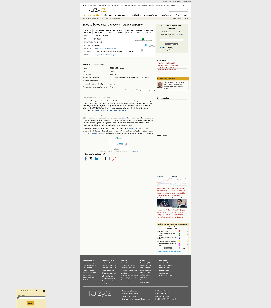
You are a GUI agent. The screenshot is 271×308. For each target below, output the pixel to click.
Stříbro (136, 275)
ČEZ (127, 263)
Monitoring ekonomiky (165, 265)
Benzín (131, 278)
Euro (110, 268)
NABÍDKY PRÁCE (139, 31)
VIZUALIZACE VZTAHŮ (148, 31)
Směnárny (105, 268)
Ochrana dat (126, 291)
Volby (160, 268)
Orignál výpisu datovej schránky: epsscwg (140, 90)
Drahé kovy (124, 273)
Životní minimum (88, 275)
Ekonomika (124, 268)
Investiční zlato (129, 275)
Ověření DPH (137, 15)
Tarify (139, 5)
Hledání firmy (107, 15)
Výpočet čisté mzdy (88, 263)
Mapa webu (166, 268)
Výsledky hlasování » (163, 251)
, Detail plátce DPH (105, 48)
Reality (159, 198)
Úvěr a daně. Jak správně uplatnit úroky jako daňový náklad (173, 86)
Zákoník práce (144, 277)
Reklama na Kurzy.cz (162, 291)
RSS (163, 299)
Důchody (104, 283)
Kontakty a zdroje (98, 133)
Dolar (114, 268)
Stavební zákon (144, 280)
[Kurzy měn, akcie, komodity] (100, 294)
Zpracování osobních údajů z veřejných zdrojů (109, 110)
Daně (141, 282)
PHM (126, 278)
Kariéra (165, 1)
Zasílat (30, 303)
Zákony (158, 5)
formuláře (147, 282)
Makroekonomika (177, 198)
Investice (124, 260)
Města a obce (144, 265)
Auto (160, 263)
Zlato (122, 5)
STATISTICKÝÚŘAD (110, 31)
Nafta (135, 278)
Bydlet (184, 1)
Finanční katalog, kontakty (166, 67)
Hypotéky (133, 5)
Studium (189, 1)
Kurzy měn (110, 5)
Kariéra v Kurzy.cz (161, 293)
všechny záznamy (168, 50)
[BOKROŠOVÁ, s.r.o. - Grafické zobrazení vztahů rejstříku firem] (145, 51)
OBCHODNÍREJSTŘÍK (87, 31)
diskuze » (171, 251)
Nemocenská (106, 278)
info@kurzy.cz (128, 118)
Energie (144, 5)
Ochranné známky (152, 15)
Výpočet (93, 260)
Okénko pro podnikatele (166, 79)
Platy (114, 273)
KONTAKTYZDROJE (120, 31)
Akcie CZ (95, 5)
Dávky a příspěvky (107, 276)
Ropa (122, 278)
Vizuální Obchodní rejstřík (166, 63)
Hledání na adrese (122, 15)
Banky (104, 260)
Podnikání (143, 260)
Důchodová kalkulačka (89, 265)
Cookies (134, 291)
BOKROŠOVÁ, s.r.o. (104, 18)
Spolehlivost (170, 263)
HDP (130, 268)
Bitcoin (127, 5)
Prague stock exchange (166, 275)
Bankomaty (110, 260)
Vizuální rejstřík (91, 15)
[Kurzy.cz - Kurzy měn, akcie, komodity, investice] (97, 12)
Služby (176, 15)
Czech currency (163, 273)
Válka (167, 5)
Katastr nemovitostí (145, 268)
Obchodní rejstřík (93, 18)
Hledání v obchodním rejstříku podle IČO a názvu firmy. (171, 34)
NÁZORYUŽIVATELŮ (130, 31)
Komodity (160, 176)
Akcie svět (102, 5)
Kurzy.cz (85, 18)
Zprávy (89, 5)
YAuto (174, 1)
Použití (157, 299)
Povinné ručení (87, 280)
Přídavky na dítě (87, 268)
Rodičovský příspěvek (89, 272)
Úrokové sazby (106, 263)
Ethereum (136, 270)
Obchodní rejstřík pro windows (168, 65)
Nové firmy (166, 15)
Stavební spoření (113, 265)
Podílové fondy (132, 265)
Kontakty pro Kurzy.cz (163, 296)
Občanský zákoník (145, 275)
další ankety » (178, 251)
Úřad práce (105, 273)
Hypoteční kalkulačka (89, 277)
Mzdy (110, 273)
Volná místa (110, 270)
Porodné (112, 278)
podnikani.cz (134, 152)
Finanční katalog (145, 272)
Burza (123, 263)
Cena (164, 263)
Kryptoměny (124, 270)
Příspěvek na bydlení (89, 270)
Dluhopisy (124, 265)
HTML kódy (170, 299)
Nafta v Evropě (125, 280)
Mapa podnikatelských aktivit (167, 69)
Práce (163, 5)
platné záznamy (167, 47)
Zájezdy (170, 1)
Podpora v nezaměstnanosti (110, 281)
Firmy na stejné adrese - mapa (104, 55)
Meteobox (179, 1)
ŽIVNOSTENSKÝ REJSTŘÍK (98, 31)
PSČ (150, 265)
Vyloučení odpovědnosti (130, 293)
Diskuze (172, 5)
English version (164, 270)
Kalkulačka (151, 5)
